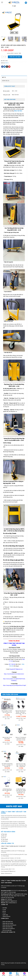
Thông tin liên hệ (6, 916)
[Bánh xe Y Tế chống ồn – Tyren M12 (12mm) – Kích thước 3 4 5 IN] (21, 730)
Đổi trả (4, 837)
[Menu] (2, 2)
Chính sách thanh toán (8, 921)
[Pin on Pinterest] (9, 66)
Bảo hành (5, 834)
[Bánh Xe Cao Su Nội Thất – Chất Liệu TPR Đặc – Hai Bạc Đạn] (21, 756)
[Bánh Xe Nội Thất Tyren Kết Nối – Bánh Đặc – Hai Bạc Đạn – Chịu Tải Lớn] (21, 703)
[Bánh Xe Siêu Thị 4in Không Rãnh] (7, 730)
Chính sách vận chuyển (8, 923)
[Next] (25, 22)
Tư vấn (4, 909)
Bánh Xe (6, 62)
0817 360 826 (8, 899)
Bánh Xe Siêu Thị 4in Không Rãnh (7, 738)
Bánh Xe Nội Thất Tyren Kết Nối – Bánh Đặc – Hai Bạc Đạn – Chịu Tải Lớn (21, 712)
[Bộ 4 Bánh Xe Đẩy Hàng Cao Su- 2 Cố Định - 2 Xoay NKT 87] (7, 756)
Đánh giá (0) (5, 80)
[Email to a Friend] (7, 66)
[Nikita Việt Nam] (14, 2)
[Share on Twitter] (4, 66)
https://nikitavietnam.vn (11, 902)
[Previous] (3, 22)
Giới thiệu (5, 907)
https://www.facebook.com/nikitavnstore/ (14, 674)
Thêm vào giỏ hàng (15, 56)
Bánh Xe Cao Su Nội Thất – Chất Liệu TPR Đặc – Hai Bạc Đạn (21, 765)
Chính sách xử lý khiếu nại (9, 928)
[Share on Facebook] (2, 66)
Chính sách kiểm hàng (8, 926)
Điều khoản (5, 841)
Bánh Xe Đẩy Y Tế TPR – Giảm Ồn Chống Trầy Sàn (7, 712)
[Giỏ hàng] (26, 3)
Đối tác (4, 911)
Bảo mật (5, 836)
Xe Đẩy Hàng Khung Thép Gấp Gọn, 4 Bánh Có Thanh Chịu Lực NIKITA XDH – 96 (21, 791)
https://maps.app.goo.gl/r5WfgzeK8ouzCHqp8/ (14, 685)
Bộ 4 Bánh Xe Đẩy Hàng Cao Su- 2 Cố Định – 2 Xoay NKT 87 (7, 765)
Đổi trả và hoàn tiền (7, 930)
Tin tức (4, 913)
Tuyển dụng (5, 914)
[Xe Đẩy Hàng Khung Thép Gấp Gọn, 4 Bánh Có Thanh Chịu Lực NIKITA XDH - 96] (21, 781)
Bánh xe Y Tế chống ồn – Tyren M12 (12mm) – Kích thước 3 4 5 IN (21, 739)
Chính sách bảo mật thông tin (9, 925)
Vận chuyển (5, 839)
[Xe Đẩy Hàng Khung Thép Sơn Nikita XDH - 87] (7, 781)
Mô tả (4, 77)
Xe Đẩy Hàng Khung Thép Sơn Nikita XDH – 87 (7, 790)
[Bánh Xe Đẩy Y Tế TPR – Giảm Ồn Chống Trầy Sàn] (7, 703)
